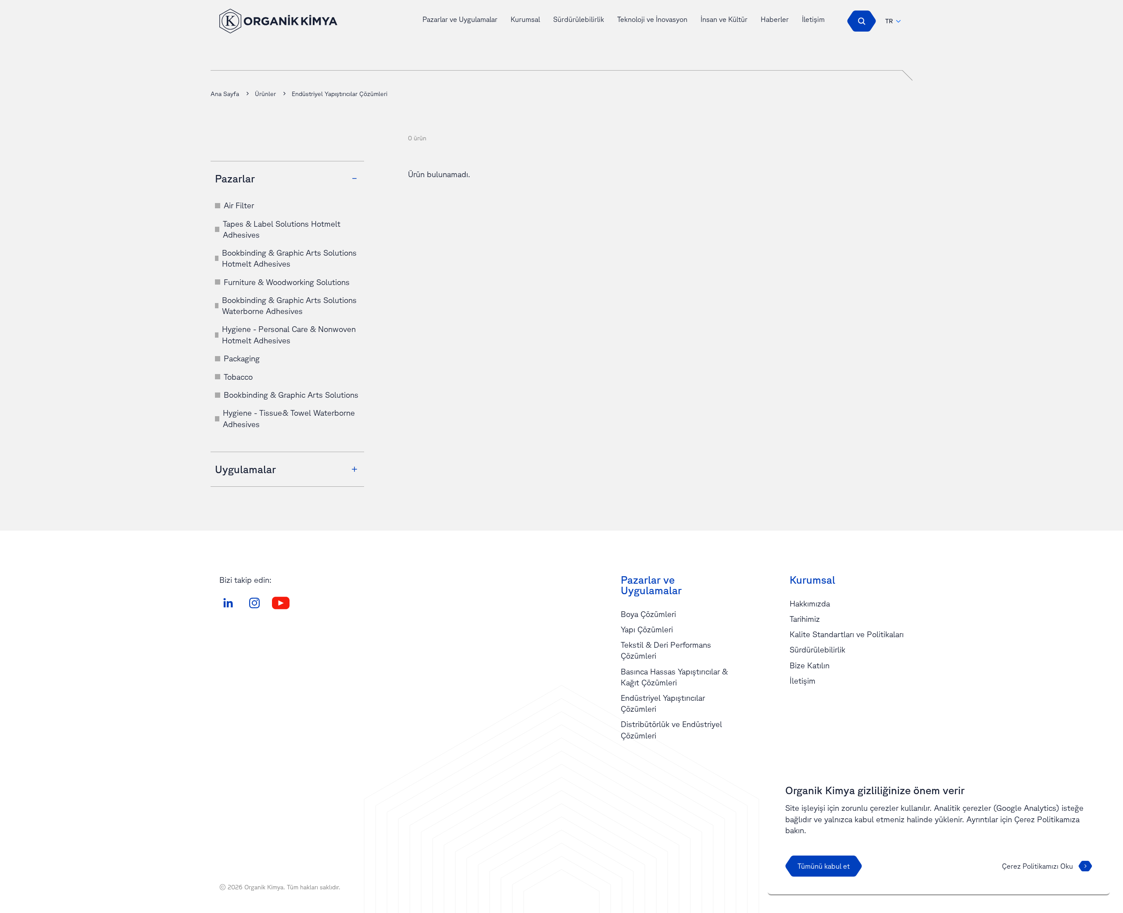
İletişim (813, 19)
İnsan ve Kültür (724, 19)
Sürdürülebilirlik (578, 19)
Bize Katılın (810, 665)
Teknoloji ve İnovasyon (652, 19)
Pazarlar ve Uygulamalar (459, 19)
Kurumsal (525, 19)
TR (889, 21)
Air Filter (239, 205)
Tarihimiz (805, 618)
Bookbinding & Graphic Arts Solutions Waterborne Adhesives (289, 305)
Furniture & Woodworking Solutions (287, 282)
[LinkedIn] (228, 603)
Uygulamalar (245, 469)
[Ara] (861, 21)
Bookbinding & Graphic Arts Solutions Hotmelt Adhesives (289, 258)
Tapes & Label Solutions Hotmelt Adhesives (281, 229)
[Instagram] (254, 603)
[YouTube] (281, 603)
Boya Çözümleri (648, 614)
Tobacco (238, 376)
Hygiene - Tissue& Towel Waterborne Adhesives (289, 418)
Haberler (775, 19)
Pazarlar (235, 178)
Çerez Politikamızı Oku (1037, 866)
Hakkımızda (810, 603)
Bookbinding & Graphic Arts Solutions (291, 394)
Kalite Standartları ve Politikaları (847, 634)
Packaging (242, 358)
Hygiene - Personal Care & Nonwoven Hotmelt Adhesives (289, 334)
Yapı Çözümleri (647, 629)
